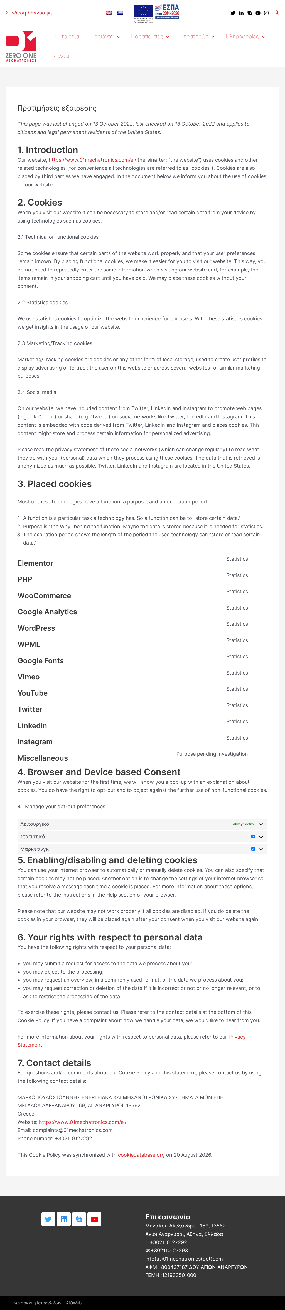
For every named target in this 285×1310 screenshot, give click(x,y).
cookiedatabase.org (141, 1155)
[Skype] (249, 13)
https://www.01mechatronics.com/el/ (92, 160)
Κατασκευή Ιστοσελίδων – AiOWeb (48, 1303)
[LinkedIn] (241, 13)
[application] (117, 36)
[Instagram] (266, 13)
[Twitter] (232, 13)
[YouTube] (258, 13)
